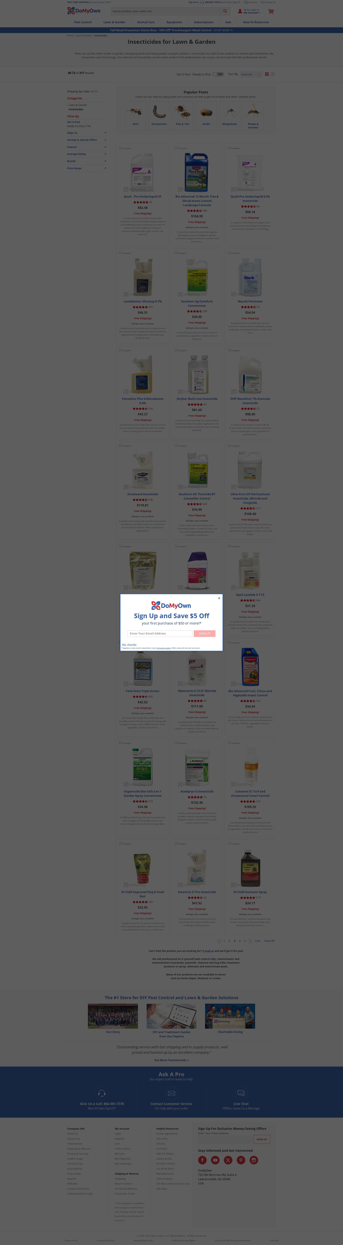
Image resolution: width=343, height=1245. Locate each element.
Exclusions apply (163, 648)
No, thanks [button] (129, 645)
